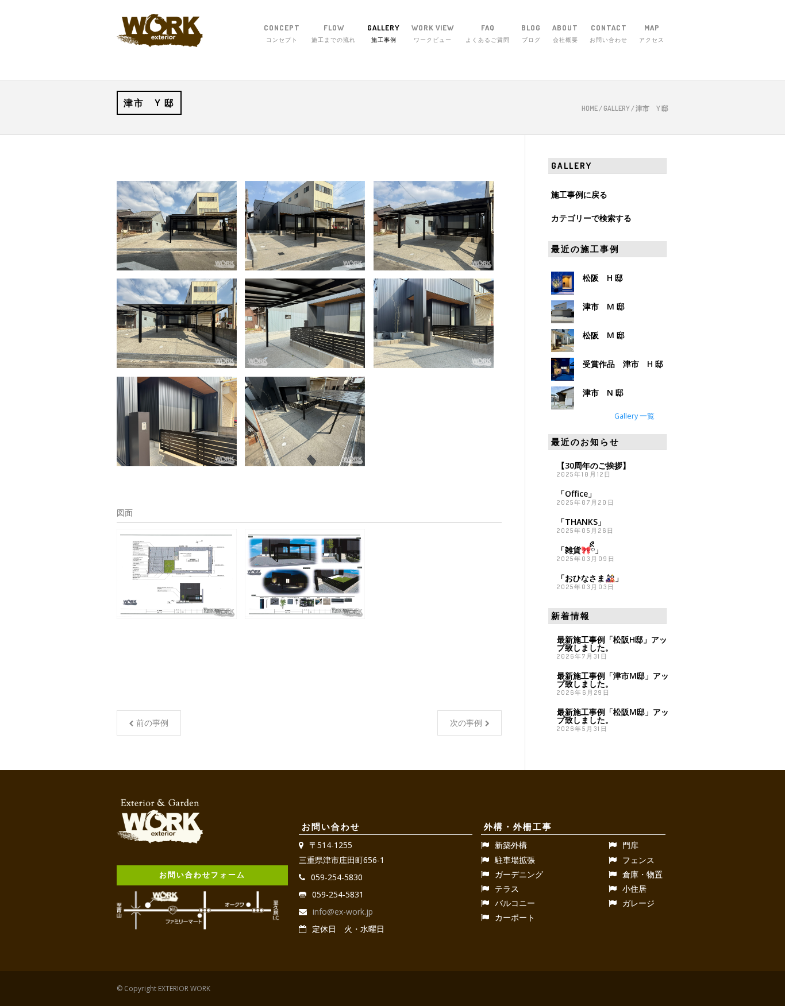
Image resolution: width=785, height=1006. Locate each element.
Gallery (616, 108)
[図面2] (305, 574)
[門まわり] (434, 323)
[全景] (177, 226)
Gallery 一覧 (634, 416)
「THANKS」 (581, 521)
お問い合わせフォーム (202, 874)
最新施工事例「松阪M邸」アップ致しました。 (613, 715)
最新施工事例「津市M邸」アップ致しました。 (613, 679)
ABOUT (565, 33)
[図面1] (177, 574)
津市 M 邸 (604, 306)
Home (590, 108)
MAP (651, 33)
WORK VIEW (432, 33)
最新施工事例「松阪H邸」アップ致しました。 (612, 643)
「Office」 (576, 493)
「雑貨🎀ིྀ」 (580, 549)
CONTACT (609, 33)
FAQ (487, 33)
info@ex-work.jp (343, 911)
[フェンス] (305, 323)
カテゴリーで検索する (591, 217)
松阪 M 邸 (604, 335)
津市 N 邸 (603, 392)
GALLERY (383, 33)
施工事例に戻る (579, 194)
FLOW (333, 33)
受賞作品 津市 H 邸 (623, 363)
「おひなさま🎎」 (590, 577)
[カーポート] (434, 226)
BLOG (531, 33)
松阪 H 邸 (603, 277)
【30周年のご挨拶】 (593, 465)
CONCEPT (282, 33)
